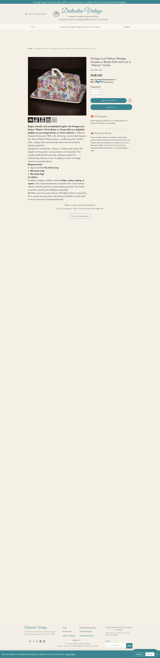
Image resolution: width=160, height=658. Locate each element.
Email (108, 641)
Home (30, 48)
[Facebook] (30, 641)
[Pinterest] (37, 641)
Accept (149, 654)
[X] (40, 641)
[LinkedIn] (44, 641)
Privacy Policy (70, 654)
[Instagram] (33, 641)
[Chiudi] (157, 654)
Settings (139, 654)
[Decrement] (93, 91)
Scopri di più (108, 82)
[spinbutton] (96, 91)
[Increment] (99, 91)
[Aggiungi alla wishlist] (129, 100)
